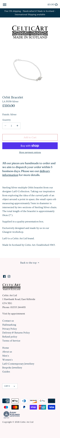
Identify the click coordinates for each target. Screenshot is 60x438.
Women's (7, 359)
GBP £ (7, 386)
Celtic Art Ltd (26, 422)
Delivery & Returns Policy (16, 332)
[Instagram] (9, 276)
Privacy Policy (9, 328)
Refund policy (9, 336)
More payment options (30, 152)
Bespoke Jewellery (12, 367)
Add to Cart (30, 137)
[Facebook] (4, 276)
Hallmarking (9, 324)
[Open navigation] (4, 4)
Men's (5, 355)
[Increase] (17, 126)
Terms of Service (11, 340)
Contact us (8, 320)
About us (7, 351)
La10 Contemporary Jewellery (18, 363)
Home (5, 347)
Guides (6, 371)
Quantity (6, 120)
